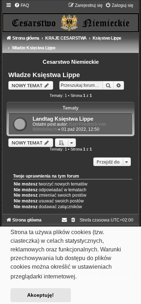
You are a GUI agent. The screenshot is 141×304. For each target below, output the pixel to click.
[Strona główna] (70, 17)
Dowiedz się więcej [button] (104, 277)
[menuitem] (21, 5)
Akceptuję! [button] (40, 295)
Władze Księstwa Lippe (44, 75)
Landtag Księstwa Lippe (63, 119)
